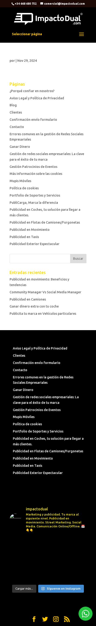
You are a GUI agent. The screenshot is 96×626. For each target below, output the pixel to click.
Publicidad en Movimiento (30, 230)
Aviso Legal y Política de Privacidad (37, 98)
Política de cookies (24, 188)
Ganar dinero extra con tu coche (34, 306)
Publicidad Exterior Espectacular (34, 244)
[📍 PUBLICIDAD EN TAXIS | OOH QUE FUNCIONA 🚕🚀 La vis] (48, 559)
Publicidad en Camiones (28, 299)
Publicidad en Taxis (24, 237)
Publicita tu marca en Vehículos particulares (43, 313)
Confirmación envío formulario (33, 119)
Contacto (17, 127)
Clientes (16, 112)
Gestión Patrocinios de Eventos (33, 167)
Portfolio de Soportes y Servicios (35, 195)
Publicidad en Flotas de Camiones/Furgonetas (45, 222)
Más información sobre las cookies (36, 174)
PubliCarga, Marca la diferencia (34, 202)
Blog (13, 105)
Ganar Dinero (20, 147)
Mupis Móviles (20, 181)
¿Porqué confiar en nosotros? (32, 91)
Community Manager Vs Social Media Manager (45, 292)
